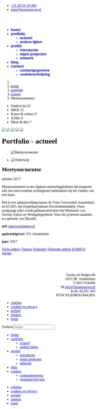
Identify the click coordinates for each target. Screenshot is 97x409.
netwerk (26, 58)
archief (16, 311)
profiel (16, 46)
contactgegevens (35, 70)
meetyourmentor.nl (21, 226)
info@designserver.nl (26, 9)
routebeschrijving (35, 74)
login (14, 319)
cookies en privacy (24, 307)
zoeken (16, 315)
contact (17, 66)
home (16, 30)
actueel (26, 38)
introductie (29, 50)
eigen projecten (33, 54)
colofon (16, 303)
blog (14, 62)
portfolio (18, 34)
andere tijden (31, 42)
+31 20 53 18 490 (23, 5)
